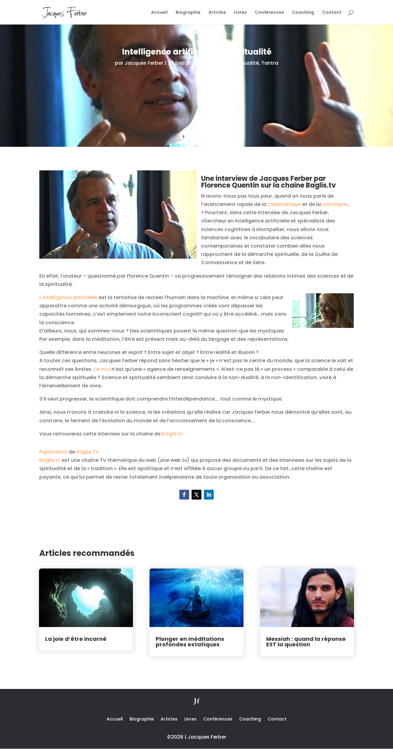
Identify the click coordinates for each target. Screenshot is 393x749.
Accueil (159, 12)
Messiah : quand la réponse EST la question (306, 641)
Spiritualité (245, 63)
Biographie (188, 12)
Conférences (269, 12)
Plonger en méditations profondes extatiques (190, 641)
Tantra (269, 63)
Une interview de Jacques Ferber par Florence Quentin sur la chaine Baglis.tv (268, 182)
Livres (240, 12)
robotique (334, 204)
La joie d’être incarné (76, 639)
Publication (53, 451)
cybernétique (285, 204)
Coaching (303, 12)
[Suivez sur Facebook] (184, 495)
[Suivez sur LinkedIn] (209, 495)
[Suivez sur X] (196, 495)
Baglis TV (87, 451)
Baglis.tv (172, 433)
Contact (331, 12)
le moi (102, 369)
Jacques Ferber (144, 63)
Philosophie (215, 63)
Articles (217, 12)
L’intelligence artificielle (68, 297)
